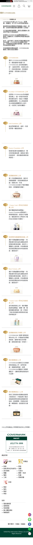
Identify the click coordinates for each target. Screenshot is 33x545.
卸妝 (19, 466)
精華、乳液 (22, 473)
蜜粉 (4, 475)
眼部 (4, 491)
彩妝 (9, 482)
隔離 (4, 473)
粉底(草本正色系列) (9, 468)
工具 (4, 477)
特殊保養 (21, 477)
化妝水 (20, 471)
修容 (4, 493)
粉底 (4, 466)
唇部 (4, 487)
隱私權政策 (7, 503)
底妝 (9, 461)
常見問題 (6, 508)
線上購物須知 (7, 510)
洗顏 (19, 468)
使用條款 (6, 506)
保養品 (25, 461)
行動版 (17, 524)
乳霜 (19, 475)
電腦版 (23, 524)
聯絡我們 (6, 512)
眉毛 (4, 489)
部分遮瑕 (6, 471)
